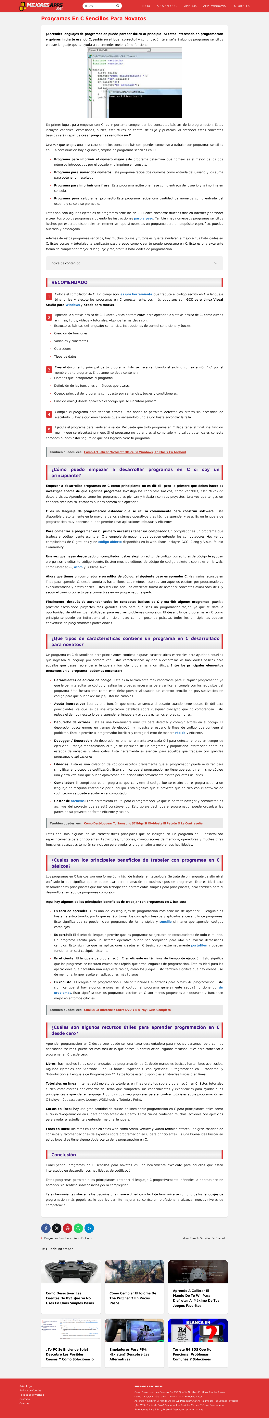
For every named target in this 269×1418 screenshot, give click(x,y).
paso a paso (143, 218)
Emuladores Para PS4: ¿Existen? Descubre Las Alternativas (168, 1409)
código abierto (110, 542)
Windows (72, 305)
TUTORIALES (241, 5)
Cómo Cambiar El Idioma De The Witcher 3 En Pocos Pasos (168, 1396)
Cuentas (24, 1403)
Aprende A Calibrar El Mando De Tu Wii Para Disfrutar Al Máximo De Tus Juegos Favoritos (186, 1400)
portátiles (199, 945)
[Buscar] (118, 6)
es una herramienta (136, 294)
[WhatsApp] (78, 1228)
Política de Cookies (30, 1390)
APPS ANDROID (167, 5)
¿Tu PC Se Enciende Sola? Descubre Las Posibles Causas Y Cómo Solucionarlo (179, 1405)
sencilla (166, 921)
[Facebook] (46, 1228)
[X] (56, 1228)
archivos (77, 801)
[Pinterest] (67, 1228)
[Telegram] (89, 1228)
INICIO (146, 5)
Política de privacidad (31, 1394)
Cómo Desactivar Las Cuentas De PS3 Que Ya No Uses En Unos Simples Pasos (179, 1392)
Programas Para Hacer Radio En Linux (68, 1238)
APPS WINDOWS (214, 5)
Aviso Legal (25, 1386)
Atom (78, 567)
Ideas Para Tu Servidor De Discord (204, 1238)
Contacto (24, 1399)
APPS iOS (190, 5)
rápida (180, 733)
